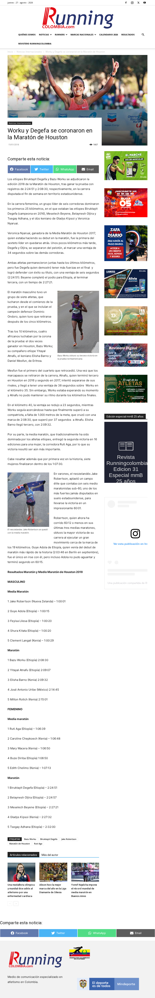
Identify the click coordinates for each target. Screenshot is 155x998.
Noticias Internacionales (20, 123)
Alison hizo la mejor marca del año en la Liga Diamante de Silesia (52, 888)
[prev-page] (10, 903)
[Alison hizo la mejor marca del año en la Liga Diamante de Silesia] (53, 872)
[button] (142, 35)
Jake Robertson (68, 839)
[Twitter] (138, 2)
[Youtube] (144, 2)
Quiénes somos (27, 34)
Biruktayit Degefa (48, 839)
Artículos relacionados (23, 854)
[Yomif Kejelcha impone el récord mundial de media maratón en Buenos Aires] (85, 872)
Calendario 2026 (108, 34)
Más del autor (50, 854)
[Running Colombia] (77, 18)
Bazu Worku (30, 839)
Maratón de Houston (19, 843)
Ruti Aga (38, 843)
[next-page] (16, 903)
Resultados (128, 34)
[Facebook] (126, 2)
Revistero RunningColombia (34, 43)
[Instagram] (132, 2)
